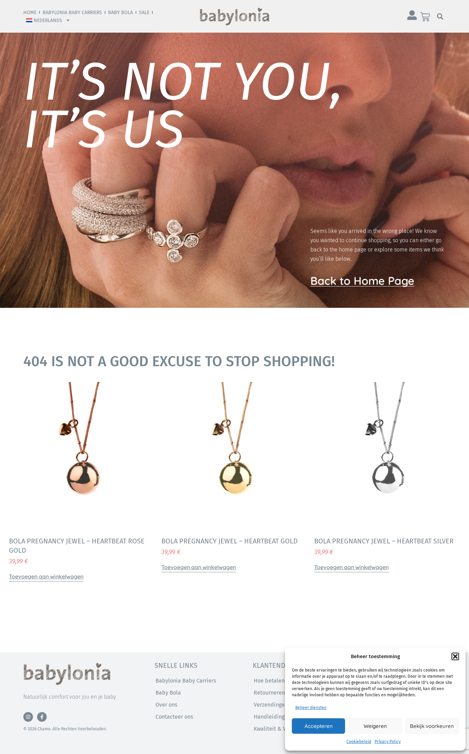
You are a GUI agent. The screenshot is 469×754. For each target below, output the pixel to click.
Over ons (166, 704)
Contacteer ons (174, 716)
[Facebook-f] (42, 717)
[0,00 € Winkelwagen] (425, 17)
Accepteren (319, 726)
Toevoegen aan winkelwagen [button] (46, 576)
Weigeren (375, 726)
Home (29, 12)
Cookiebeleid (358, 741)
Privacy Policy (388, 741)
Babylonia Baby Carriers (72, 12)
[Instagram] (28, 717)
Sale (144, 12)
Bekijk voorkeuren (432, 726)
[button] (455, 656)
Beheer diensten (311, 707)
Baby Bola (120, 12)
